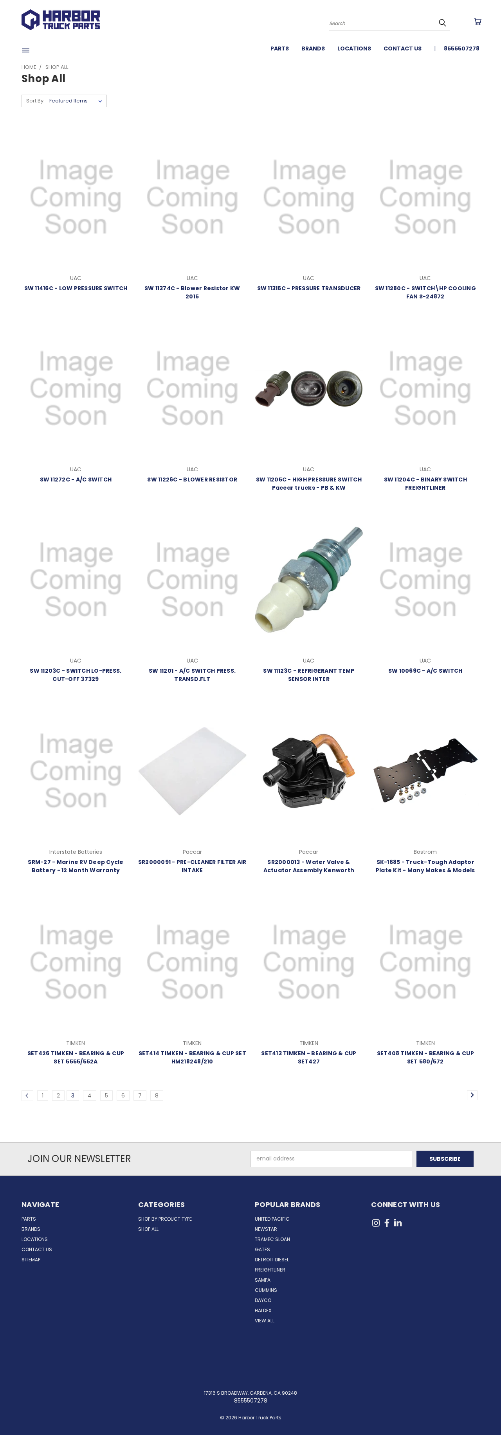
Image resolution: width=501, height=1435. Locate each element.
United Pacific (272, 1219)
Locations (354, 48)
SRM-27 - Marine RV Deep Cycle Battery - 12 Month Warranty (75, 866)
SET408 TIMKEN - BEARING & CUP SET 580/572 (425, 1057)
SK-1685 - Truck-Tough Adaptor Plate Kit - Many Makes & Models (425, 866)
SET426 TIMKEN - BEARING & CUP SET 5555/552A (75, 1057)
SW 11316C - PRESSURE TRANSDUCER (309, 288)
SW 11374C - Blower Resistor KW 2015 (192, 292)
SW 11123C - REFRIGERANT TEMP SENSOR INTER (308, 675)
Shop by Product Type (165, 1219)
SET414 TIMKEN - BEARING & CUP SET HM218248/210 (192, 1057)
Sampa (262, 1280)
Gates (262, 1249)
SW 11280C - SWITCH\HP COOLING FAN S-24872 (425, 292)
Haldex (263, 1310)
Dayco (263, 1300)
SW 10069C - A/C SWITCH (425, 671)
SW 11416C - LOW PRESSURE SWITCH (76, 288)
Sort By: (35, 100)
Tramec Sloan (272, 1239)
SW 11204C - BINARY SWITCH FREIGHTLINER (425, 484)
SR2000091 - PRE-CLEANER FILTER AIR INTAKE (192, 866)
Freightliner (270, 1269)
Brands (313, 48)
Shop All (148, 1229)
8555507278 (461, 48)
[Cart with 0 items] (477, 21)
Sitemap (31, 1259)
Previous (480, 1410)
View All (264, 1320)
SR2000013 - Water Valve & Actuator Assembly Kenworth (309, 866)
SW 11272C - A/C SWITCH (76, 479)
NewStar (266, 1229)
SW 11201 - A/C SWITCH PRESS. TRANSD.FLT (192, 675)
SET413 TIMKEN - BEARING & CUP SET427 (308, 1057)
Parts (279, 48)
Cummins (266, 1290)
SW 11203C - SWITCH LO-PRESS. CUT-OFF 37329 (75, 675)
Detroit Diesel (272, 1259)
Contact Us (403, 48)
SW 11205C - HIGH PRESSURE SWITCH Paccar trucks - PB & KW (309, 484)
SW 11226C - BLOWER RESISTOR (192, 479)
